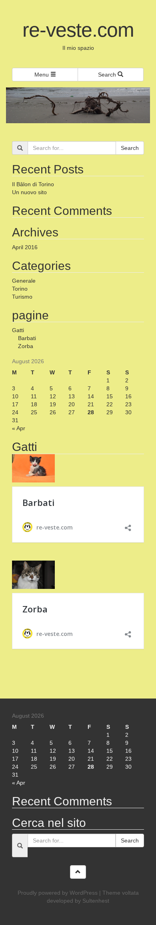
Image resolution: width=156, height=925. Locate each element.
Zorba (25, 346)
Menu (42, 74)
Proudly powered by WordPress (58, 893)
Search (108, 74)
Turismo (22, 296)
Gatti (18, 330)
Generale (24, 281)
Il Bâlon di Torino (33, 184)
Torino (20, 288)
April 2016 (25, 247)
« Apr (18, 428)
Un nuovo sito (29, 192)
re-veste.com (78, 30)
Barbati (27, 338)
